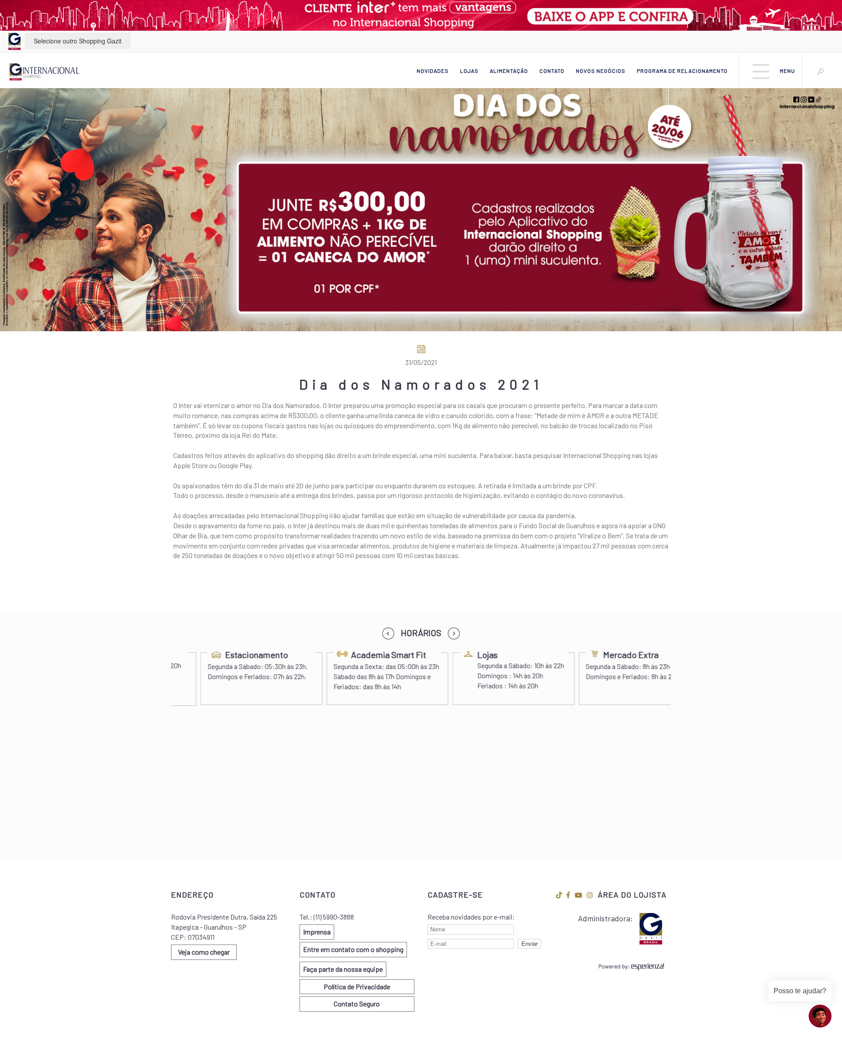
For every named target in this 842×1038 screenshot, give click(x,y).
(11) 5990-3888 (334, 917)
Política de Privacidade (357, 986)
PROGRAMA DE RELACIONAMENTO (682, 71)
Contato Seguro (357, 1003)
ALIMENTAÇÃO (509, 71)
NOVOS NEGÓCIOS (600, 71)
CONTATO (551, 71)
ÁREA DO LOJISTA (632, 894)
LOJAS (469, 71)
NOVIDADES (433, 71)
